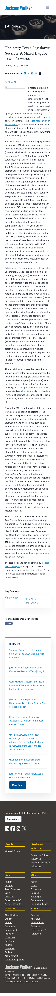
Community (10, 926)
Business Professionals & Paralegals (38, 930)
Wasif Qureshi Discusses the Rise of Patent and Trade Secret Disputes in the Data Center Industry (27, 685)
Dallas (34, 885)
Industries (36, 858)
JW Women (10, 937)
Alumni (8, 944)
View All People (13, 851)
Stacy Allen (13, 82)
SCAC (27, 981)
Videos (8, 922)
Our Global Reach (39, 903)
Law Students (37, 922)
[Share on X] (29, 73)
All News (9, 881)
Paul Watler (27, 391)
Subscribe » (13, 818)
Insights (9, 885)
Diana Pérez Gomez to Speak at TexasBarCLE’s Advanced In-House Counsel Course (26, 720)
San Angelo (36, 896)
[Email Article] (36, 73)
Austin (9, 623)
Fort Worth (36, 889)
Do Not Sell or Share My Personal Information (30, 978)
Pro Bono (9, 941)
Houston (35, 892)
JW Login (34, 981)
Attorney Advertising (15, 981)
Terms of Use (10, 974)
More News (17, 785)
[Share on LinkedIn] (25, 73)
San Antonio (37, 900)
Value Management (14, 959)
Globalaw (9, 948)
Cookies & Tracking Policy (28, 974)
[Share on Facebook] (33, 73)
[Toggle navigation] (47, 7)
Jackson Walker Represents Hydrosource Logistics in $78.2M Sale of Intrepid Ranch (28, 703)
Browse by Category (40, 855)
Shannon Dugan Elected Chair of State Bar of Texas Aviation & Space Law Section (26, 653)
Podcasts (9, 896)
